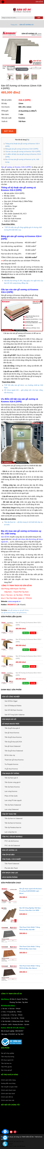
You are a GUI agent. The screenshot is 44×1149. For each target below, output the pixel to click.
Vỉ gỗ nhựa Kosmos (11, 769)
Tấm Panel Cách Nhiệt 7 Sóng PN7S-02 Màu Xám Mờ (29, 928)
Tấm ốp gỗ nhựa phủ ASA (13, 742)
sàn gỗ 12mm (24, 610)
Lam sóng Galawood (11, 809)
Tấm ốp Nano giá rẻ (11, 778)
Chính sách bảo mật (7, 1100)
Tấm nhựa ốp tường (7, 1056)
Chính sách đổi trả (7, 1097)
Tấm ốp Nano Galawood (13, 805)
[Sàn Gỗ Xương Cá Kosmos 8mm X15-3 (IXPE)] (7, 661)
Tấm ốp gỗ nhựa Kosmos (13, 737)
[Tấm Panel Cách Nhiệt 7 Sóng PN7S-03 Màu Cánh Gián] (9, 953)
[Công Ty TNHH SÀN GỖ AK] (22, 15)
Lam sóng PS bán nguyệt (13, 800)
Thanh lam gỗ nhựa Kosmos (14, 760)
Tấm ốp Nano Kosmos (12, 787)
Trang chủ (14, 24)
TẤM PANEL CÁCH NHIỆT (11, 859)
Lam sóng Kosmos (11, 791)
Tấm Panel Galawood (12, 863)
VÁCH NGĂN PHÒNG (10, 877)
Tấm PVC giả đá (6, 1067)
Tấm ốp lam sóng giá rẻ (12, 782)
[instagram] (15, 1131)
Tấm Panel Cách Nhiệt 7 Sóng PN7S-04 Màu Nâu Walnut (29, 967)
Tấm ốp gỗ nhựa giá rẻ (12, 728)
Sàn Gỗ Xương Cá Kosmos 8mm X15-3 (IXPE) (28, 657)
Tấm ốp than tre (6, 1063)
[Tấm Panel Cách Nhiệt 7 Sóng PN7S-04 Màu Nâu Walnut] (9, 973)
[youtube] (11, 1131)
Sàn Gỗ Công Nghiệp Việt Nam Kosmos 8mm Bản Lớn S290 (30, 909)
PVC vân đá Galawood (12, 845)
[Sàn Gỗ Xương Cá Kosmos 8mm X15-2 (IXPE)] (7, 644)
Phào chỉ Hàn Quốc (11, 796)
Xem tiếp (33, 632)
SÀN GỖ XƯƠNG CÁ (26, 24)
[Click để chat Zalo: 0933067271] (5, 1137)
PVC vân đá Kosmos (12, 841)
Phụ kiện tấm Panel (11, 868)
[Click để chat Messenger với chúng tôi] (5, 1131)
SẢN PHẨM (5, 1048)
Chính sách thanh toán (8, 1090)
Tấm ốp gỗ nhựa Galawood (14, 751)
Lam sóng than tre (11, 832)
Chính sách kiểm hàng (8, 1080)
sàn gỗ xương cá (13, 610)
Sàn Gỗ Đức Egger (11, 701)
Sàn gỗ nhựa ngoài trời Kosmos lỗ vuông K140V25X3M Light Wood (30, 891)
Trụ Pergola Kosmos (11, 764)
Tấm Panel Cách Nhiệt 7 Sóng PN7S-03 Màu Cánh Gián (29, 948)
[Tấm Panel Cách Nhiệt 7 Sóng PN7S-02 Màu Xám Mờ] (9, 934)
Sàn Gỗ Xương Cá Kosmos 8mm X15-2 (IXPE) (28, 641)
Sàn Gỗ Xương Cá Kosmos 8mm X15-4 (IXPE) (28, 674)
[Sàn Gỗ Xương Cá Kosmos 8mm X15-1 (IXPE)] (7, 627)
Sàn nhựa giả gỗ (6, 1070)
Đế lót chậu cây (10, 755)
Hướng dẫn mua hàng (8, 1083)
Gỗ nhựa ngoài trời (7, 1060)
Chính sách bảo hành (8, 1093)
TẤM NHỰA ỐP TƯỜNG (10, 773)
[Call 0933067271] (5, 1143)
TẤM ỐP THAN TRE (9, 814)
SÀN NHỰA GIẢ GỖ (9, 719)
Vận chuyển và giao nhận (9, 1087)
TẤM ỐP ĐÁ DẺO (8, 854)
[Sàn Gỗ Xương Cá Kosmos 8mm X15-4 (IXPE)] (7, 678)
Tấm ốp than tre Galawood (13, 818)
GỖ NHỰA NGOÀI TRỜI (10, 724)
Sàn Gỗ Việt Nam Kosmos (13, 710)
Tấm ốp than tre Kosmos (13, 823)
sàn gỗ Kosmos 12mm (8, 612)
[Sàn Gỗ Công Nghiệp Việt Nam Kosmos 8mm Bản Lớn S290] (9, 915)
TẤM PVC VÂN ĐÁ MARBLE (12, 836)
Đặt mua (8, 131)
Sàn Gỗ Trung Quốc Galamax (15, 714)
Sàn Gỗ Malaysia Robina (13, 705)
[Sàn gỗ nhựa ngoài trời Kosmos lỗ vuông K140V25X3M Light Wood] (9, 895)
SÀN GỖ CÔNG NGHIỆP (11, 697)
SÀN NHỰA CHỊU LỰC (10, 873)
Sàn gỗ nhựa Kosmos (12, 733)
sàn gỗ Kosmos (21, 612)
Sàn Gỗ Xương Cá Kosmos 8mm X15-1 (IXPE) (28, 624)
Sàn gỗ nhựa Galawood (12, 746)
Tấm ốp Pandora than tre (13, 827)
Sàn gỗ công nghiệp (7, 1053)
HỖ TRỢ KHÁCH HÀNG (9, 1074)
